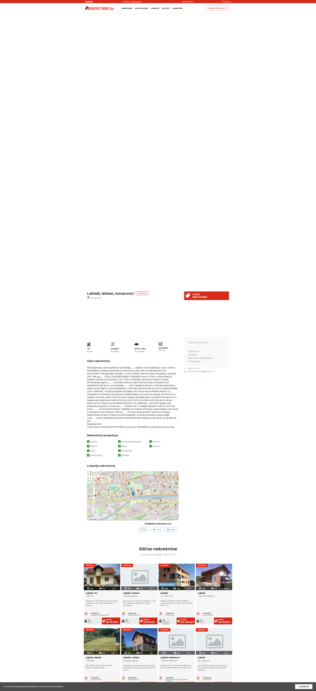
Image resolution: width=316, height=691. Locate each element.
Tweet (158, 529)
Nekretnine (127, 8)
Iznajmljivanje (135, 2)
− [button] (90, 478)
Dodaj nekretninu (217, 8)
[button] (64, 686)
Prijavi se (227, 2)
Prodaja (126, 2)
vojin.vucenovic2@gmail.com (200, 371)
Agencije (155, 8)
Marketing (178, 8)
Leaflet (176, 519)
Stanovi (185, 2)
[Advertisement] (133, 319)
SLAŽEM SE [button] (304, 687)
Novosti (166, 8)
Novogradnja (141, 8)
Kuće (191, 2)
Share (145, 529)
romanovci (95, 298)
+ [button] (90, 474)
